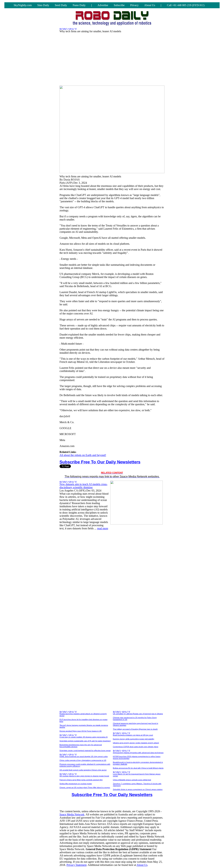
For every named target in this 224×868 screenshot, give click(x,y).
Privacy (134, 5)
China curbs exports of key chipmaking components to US (82, 760)
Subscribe (119, 5)
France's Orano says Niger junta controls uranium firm (81, 780)
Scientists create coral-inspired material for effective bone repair (85, 750)
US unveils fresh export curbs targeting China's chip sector (83, 770)
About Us (149, 5)
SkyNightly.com (23, 5)
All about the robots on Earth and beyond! (82, 455)
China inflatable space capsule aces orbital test (132, 780)
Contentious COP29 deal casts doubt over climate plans (135, 747)
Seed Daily (61, 5)
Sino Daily (43, 5)
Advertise (102, 5)
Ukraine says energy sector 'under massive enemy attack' (136, 743)
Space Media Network (71, 814)
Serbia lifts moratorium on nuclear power (75, 784)
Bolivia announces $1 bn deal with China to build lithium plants (138, 768)
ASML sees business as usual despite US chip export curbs (83, 756)
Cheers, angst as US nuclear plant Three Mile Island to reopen (84, 787)
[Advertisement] (111, 58)
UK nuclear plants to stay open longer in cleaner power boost (84, 776)
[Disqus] (111, 577)
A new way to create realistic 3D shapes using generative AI (83, 737)
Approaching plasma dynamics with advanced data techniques (138, 753)
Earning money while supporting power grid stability (133, 739)
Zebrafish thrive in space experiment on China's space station (138, 789)
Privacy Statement (76, 864)
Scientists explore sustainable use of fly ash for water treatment (85, 741)
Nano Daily (79, 5)
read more (102, 528)
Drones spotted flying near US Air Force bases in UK (80, 731)
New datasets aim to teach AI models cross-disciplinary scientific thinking (83, 486)
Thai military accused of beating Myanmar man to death (135, 729)
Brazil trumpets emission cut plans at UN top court (133, 735)
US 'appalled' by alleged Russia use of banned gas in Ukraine (138, 714)
